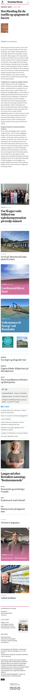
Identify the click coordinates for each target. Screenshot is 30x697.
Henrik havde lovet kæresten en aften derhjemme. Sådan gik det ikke (12, 423)
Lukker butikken (6, 419)
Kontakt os (4, 611)
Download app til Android (8, 628)
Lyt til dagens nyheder (7, 624)
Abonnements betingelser (8, 639)
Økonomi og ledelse (6, 613)
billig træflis (13, 92)
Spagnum (23, 133)
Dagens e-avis (5, 623)
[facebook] (2, 679)
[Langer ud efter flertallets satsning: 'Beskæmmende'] (15, 454)
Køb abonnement (6, 637)
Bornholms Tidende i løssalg (9, 641)
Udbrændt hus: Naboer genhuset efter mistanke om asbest (12, 429)
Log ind (2, 3)
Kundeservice (5, 642)
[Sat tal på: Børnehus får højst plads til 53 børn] (15, 241)
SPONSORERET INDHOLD (6, 7)
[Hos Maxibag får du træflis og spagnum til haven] (15, 30)
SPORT (2, 498)
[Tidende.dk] (15, 2)
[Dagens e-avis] (23, 625)
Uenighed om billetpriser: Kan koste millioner (14, 433)
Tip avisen (4, 615)
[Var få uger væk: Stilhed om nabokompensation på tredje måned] (15, 194)
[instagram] (4, 679)
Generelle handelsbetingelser (9, 674)
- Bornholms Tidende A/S (14, 396)
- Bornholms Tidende (14, 401)
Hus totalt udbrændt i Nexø (9, 436)
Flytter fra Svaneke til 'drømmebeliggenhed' (14, 416)
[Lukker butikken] (15, 579)
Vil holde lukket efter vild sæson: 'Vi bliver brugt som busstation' (13, 411)
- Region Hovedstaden (14, 393)
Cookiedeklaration (16, 676)
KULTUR (3, 377)
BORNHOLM (3, 357)
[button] (28, 2)
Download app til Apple (7, 626)
